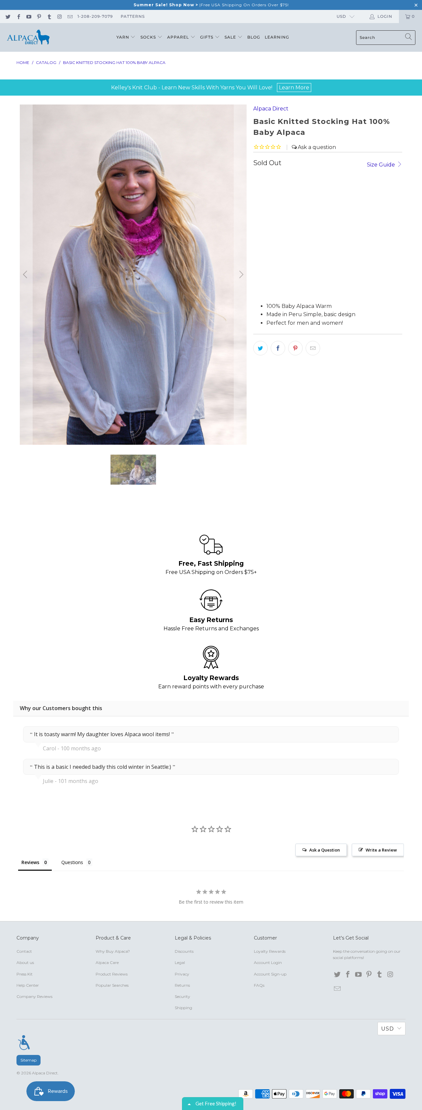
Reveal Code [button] (264, 132)
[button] (323, 48)
